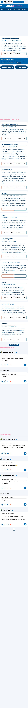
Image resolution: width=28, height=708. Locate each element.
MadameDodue (7, 352)
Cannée (4, 282)
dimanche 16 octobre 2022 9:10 (8, 463)
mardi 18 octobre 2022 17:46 (8, 513)
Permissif (4, 193)
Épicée (14, 9)
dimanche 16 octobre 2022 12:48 (9, 374)
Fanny (3, 215)
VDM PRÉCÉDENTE (7, 67)
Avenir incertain (7, 170)
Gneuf (4, 459)
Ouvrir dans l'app (18, 2)
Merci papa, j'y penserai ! (10, 124)
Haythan (5, 510)
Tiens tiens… (5, 324)
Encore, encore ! (14, 344)
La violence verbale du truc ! (10, 38)
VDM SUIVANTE (21, 67)
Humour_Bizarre (7, 439)
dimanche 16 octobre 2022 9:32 (9, 356)
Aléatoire (8, 9)
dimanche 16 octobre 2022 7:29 (9, 443)
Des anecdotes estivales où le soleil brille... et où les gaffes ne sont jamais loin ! (13, 61)
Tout (2, 9)
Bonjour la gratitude (8, 239)
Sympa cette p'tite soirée (10, 144)
